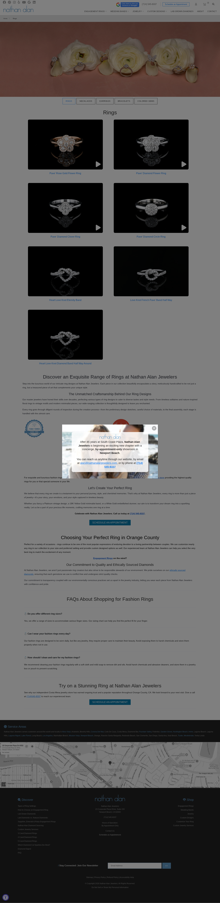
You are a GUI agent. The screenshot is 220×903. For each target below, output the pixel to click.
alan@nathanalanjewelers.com (98, 463)
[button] (154, 428)
